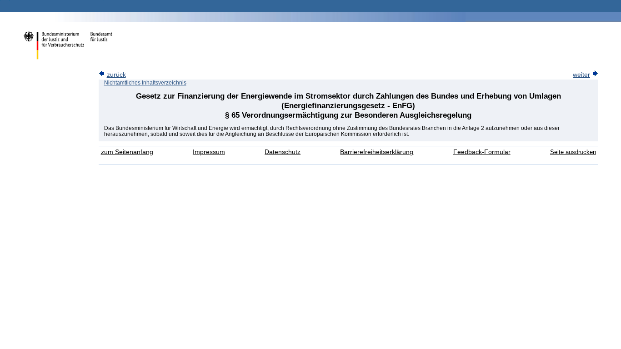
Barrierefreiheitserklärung (376, 152)
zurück (116, 74)
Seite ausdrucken (573, 152)
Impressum (209, 152)
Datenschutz (282, 152)
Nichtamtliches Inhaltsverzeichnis (145, 83)
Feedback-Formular (482, 152)
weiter (581, 74)
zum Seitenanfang (127, 152)
